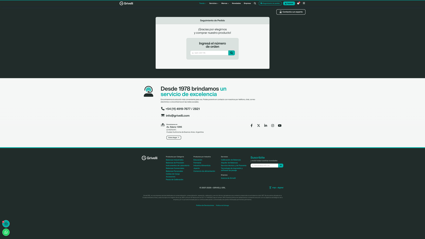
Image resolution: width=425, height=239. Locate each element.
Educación (197, 160)
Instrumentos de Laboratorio (177, 165)
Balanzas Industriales (174, 160)
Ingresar (290, 3)
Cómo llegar (173, 137)
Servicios (213, 3)
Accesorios (170, 176)
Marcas (224, 3)
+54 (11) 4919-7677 (178, 108)
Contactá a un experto (292, 12)
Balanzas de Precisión (175, 163)
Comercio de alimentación (204, 171)
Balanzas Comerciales (175, 168)
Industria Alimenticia (201, 165)
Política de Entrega (222, 205)
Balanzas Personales (174, 171)
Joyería (196, 168)
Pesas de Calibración (174, 179)
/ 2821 (195, 108)
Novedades (236, 3)
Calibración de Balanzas (231, 160)
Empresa (247, 3)
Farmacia (197, 163)
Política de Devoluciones (205, 205)
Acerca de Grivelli (228, 178)
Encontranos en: (172, 124)
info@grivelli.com (178, 115)
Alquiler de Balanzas (229, 163)
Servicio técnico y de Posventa (233, 165)
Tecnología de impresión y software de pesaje (232, 169)
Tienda (202, 3)
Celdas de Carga (173, 174)
